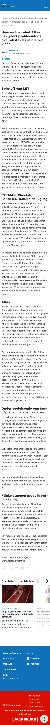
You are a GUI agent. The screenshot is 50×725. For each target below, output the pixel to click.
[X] (22, 568)
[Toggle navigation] (45, 5)
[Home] (8, 5)
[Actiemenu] (44, 719)
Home (5, 18)
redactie (13, 50)
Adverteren (9, 658)
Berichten (16, 18)
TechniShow (9, 669)
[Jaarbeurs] (25, 719)
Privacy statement (35, 706)
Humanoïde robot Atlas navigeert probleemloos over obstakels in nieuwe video (24, 21)
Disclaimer (34, 696)
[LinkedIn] (17, 568)
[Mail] (11, 569)
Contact (7, 664)
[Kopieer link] (33, 568)
